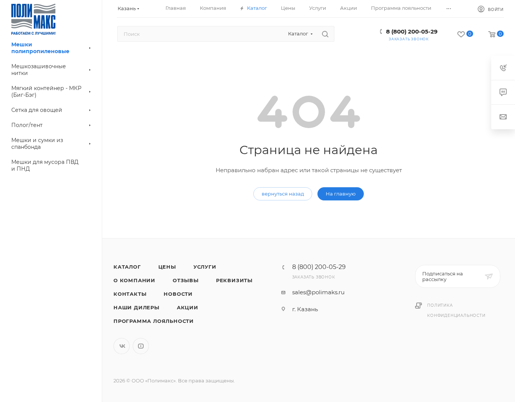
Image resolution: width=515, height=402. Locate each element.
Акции (187, 307)
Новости (178, 294)
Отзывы (186, 280)
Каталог (127, 267)
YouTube (141, 346)
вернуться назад (283, 194)
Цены (167, 267)
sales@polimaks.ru (318, 292)
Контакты (129, 294)
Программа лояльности (153, 321)
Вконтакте (121, 346)
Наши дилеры (136, 307)
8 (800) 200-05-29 (412, 31)
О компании (134, 280)
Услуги (204, 267)
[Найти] (325, 34)
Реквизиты (234, 280)
